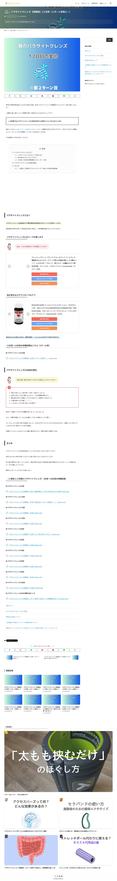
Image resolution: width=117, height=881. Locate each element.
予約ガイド (9, 606)
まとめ (17, 166)
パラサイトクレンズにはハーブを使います (30, 155)
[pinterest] (59, 876)
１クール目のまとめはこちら (29, 129)
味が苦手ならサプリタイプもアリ (27, 157)
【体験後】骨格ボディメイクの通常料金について (22, 622)
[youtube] (62, 876)
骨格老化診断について (13, 617)
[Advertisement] (42, 192)
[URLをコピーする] (75, 96)
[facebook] (55, 876)
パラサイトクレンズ (11, 16)
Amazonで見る (44, 283)
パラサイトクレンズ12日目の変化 (26, 163)
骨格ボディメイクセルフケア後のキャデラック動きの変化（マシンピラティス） (32, 628)
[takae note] (12, 3)
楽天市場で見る (44, 274)
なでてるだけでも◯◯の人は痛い (17, 611)
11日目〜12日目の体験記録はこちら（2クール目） (32, 160)
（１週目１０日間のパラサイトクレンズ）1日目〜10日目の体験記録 (37, 168)
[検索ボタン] (111, 3)
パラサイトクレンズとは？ (23, 152)
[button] (9, 96)
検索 (109, 40)
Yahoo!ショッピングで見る (44, 279)
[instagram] (57, 876)
